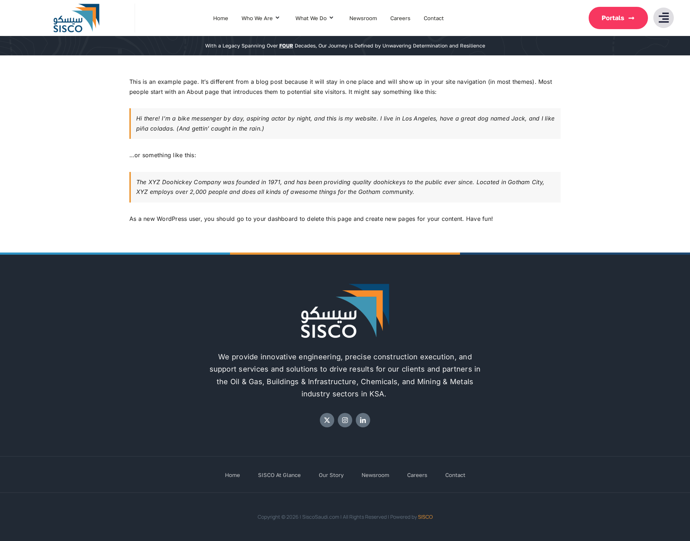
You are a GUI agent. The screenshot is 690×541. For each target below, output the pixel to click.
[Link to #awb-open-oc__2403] (663, 18)
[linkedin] (363, 420)
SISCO (425, 516)
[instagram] (345, 420)
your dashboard (275, 218)
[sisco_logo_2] (345, 286)
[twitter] (327, 420)
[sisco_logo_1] (76, 6)
